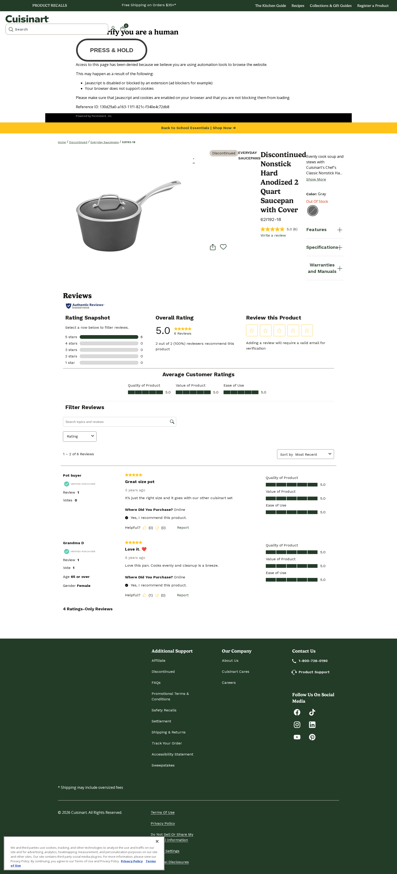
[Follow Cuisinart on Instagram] (297, 724)
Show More (316, 179)
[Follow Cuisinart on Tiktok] (312, 712)
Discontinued (78, 142)
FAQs (156, 682)
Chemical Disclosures (170, 862)
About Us (230, 660)
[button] (194, 159)
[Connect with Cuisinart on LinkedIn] (312, 724)
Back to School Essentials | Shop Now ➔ (198, 128)
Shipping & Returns (169, 732)
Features (316, 229)
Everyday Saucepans (105, 142)
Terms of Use (163, 812)
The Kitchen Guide (270, 5)
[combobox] (57, 29)
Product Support (314, 672)
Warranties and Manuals (322, 268)
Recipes (298, 5)
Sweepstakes (163, 765)
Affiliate (158, 660)
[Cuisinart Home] (27, 19)
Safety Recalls (164, 710)
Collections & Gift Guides (331, 5)
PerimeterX (99, 116)
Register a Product (373, 5)
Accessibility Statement (172, 754)
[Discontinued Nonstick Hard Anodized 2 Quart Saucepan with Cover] (125, 217)
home (62, 142)
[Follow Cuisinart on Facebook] (297, 712)
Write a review (273, 235)
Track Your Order (167, 743)
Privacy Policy (163, 823)
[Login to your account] (113, 28)
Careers (229, 682)
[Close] (157, 841)
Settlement (161, 721)
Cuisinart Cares (235, 671)
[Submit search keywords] (11, 29)
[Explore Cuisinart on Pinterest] (312, 737)
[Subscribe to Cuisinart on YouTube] (297, 737)
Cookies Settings (165, 851)
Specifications (322, 247)
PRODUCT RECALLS (49, 5)
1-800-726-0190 (313, 661)
